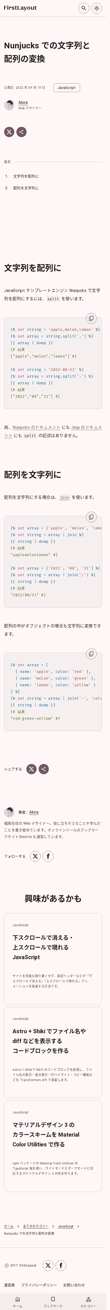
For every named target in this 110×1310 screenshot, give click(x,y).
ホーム (9, 1226)
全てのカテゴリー (36, 1226)
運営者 (9, 1285)
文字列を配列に (26, 176)
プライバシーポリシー (39, 1285)
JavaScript (66, 1226)
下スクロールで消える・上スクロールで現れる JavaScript (43, 947)
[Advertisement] (55, 226)
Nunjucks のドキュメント (36, 427)
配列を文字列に (26, 188)
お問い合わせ (74, 1285)
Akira (23, 102)
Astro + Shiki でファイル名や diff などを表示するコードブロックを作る (49, 1041)
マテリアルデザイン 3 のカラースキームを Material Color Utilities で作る (46, 1135)
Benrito (25, 837)
